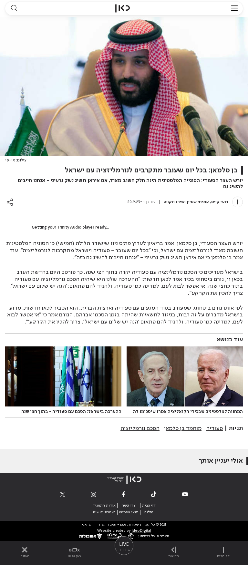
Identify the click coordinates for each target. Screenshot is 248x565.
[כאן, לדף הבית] (122, 8)
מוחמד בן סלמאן (183, 428)
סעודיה (214, 428)
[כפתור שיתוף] (10, 202)
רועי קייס (219, 202)
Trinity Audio (69, 228)
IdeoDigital (141, 531)
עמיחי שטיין (198, 202)
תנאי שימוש (129, 512)
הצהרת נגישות (104, 512)
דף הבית (149, 506)
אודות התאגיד (104, 506)
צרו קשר (128, 506)
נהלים (148, 512)
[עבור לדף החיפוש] (14, 8)
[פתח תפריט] (234, 8)
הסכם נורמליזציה (140, 428)
